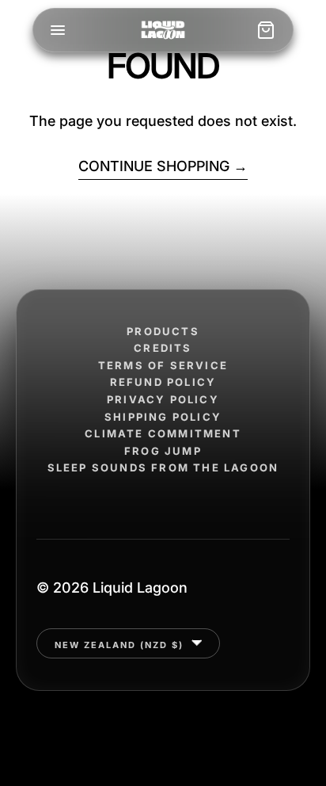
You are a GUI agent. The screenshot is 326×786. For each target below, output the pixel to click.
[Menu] (57, 30)
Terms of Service (163, 366)
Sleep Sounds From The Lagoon (163, 468)
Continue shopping (153, 166)
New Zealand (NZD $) (121, 644)
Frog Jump (163, 451)
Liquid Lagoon (140, 587)
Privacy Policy (163, 400)
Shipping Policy (163, 417)
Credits (162, 348)
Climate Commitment (163, 434)
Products (163, 332)
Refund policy (163, 382)
